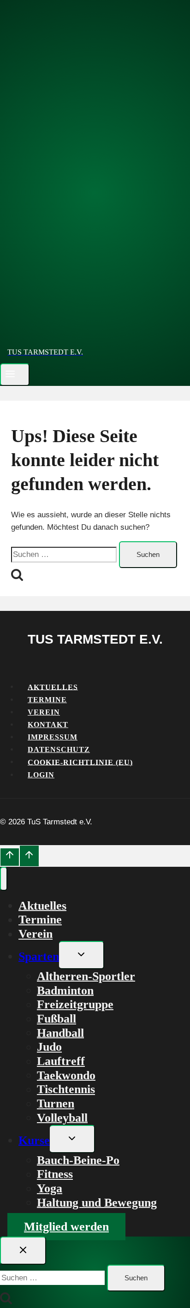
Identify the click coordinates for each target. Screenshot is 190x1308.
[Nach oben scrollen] (9, 857)
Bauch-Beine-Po (78, 1159)
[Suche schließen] (23, 1251)
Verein (44, 712)
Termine (47, 700)
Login (41, 775)
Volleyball (62, 1117)
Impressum (52, 737)
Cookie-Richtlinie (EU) (80, 762)
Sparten (38, 956)
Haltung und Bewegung (97, 1202)
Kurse (34, 1140)
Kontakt (48, 724)
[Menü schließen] (3, 879)
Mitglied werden (66, 1226)
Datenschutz (59, 749)
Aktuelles (53, 687)
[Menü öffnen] (15, 374)
